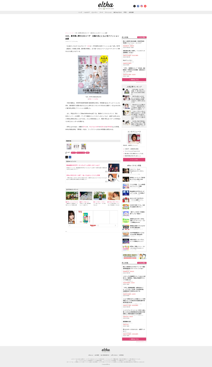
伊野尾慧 (109, 126)
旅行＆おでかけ (118, 12)
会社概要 (97, 355)
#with (87, 152)
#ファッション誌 (81, 152)
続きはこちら (135, 79)
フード (101, 12)
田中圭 (85, 126)
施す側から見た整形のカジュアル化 (134, 153)
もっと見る (135, 159)
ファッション (108, 12)
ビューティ (94, 12)
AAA (88, 46)
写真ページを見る (93, 99)
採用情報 (121, 355)
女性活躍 (131, 12)
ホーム (67, 33)
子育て (125, 12)
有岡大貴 (103, 126)
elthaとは (90, 355)
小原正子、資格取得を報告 (132, 149)
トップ (80, 12)
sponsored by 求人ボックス (141, 82)
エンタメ (72, 33)
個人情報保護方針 (105, 355)
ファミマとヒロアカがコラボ (132, 151)
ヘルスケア (87, 12)
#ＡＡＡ (73, 152)
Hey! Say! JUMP (94, 126)
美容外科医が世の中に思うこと (133, 156)
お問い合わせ (114, 355)
